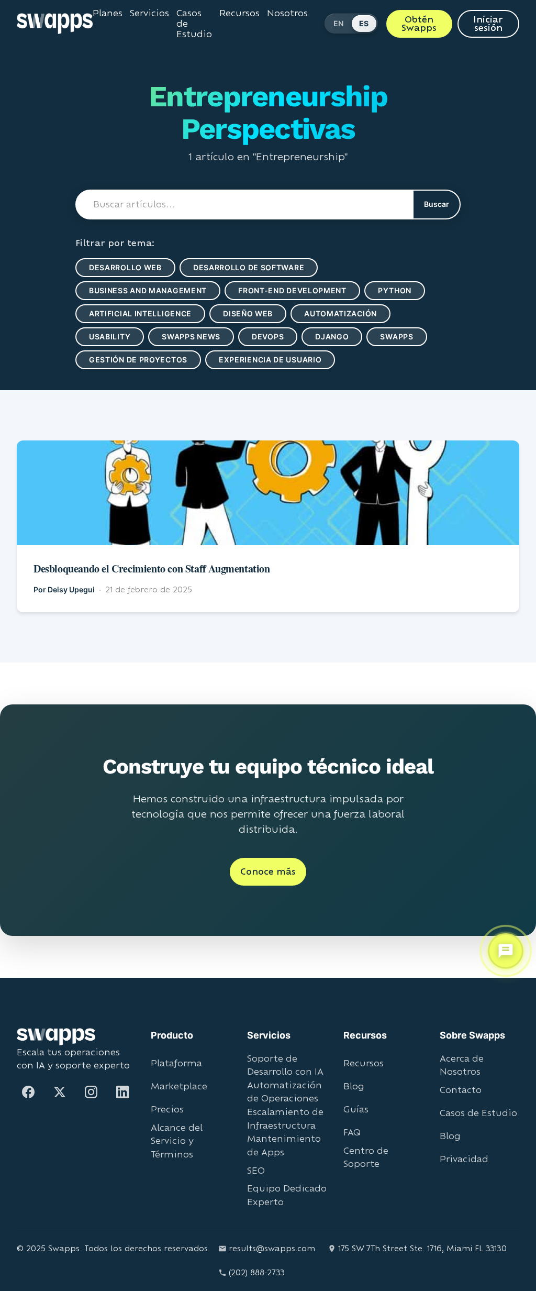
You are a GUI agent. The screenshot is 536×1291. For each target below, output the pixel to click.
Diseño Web (256, 313)
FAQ (352, 1132)
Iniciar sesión (489, 23)
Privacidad (464, 1158)
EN (338, 23)
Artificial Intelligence (143, 313)
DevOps (276, 336)
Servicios (149, 13)
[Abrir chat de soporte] (505, 949)
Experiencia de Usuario (281, 360)
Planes (107, 13)
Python (414, 290)
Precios (167, 1109)
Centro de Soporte (365, 1157)
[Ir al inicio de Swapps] (54, 23)
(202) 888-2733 (257, 1272)
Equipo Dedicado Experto (287, 1195)
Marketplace (179, 1085)
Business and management (153, 290)
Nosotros (286, 13)
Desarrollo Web (127, 267)
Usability (111, 336)
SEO (256, 1170)
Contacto (461, 1089)
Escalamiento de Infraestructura (285, 1118)
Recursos (239, 13)
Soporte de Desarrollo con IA (285, 1065)
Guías (355, 1109)
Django (342, 336)
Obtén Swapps (419, 23)
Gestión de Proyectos (141, 360)
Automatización (356, 313)
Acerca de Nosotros (462, 1065)
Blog (353, 1085)
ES (364, 23)
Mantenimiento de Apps (284, 1145)
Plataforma (176, 1062)
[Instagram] (91, 1092)
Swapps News (196, 336)
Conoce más (268, 871)
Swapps (408, 336)
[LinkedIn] (122, 1092)
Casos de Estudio (193, 23)
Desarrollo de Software (255, 267)
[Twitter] (59, 1092)
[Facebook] (28, 1092)
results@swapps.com (272, 1248)
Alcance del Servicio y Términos (177, 1141)
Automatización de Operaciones (284, 1091)
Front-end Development (307, 290)
